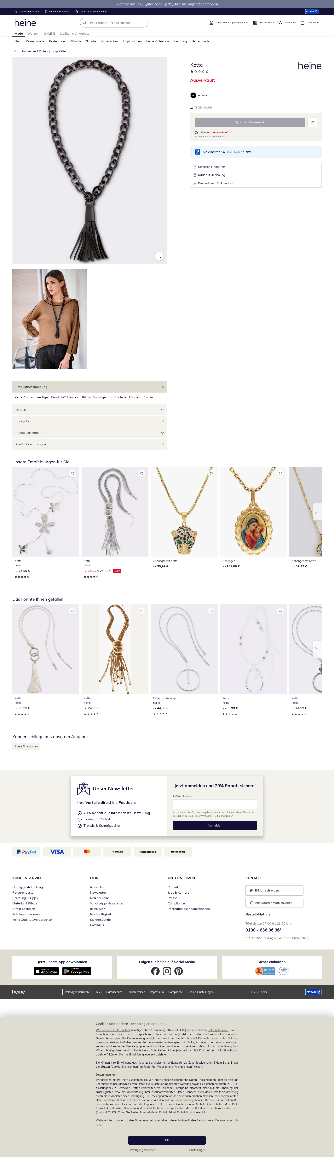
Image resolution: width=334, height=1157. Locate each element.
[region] (167, 1087)
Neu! (18, 41)
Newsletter (98, 892)
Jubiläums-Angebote (74, 33)
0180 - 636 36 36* (263, 930)
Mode (19, 33)
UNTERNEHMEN (181, 878)
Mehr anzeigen (225, 815)
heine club (97, 887)
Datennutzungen (218, 1030)
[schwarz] (193, 95)
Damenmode (35, 41)
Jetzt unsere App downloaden (62, 962)
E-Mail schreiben (264, 891)
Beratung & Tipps (25, 898)
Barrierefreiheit (136, 992)
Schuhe (91, 41)
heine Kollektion (157, 41)
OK (167, 1140)
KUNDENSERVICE (27, 878)
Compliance (176, 903)
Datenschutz (114, 992)
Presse (172, 898)
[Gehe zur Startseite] (25, 22)
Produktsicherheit (28, 433)
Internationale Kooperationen (189, 909)
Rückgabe (22, 421)
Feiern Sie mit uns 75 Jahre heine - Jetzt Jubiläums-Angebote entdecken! (167, 4)
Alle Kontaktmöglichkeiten (273, 903)
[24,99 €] (45, 512)
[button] (14, 51)
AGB (99, 992)
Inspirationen (132, 41)
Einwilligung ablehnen (142, 1150)
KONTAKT (253, 878)
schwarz (203, 95)
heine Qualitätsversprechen (32, 919)
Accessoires (109, 41)
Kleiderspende (100, 919)
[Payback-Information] (313, 992)
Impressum (157, 992)
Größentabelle (203, 107)
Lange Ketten (58, 51)
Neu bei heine (100, 898)
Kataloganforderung (27, 914)
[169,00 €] (253, 512)
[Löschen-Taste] (144, 22)
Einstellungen (197, 1150)
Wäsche (75, 41)
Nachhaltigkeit (100, 914)
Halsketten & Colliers (35, 51)
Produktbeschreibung (31, 387)
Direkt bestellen (23, 909)
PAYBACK (97, 925)
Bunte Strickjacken (26, 746)
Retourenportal (23, 892)
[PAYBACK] (312, 11)
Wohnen (33, 33)
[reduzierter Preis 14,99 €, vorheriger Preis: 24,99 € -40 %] (115, 512)
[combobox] (122, 22)
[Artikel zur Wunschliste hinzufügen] (312, 122)
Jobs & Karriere (178, 892)
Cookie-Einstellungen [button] (200, 992)
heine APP (97, 909)
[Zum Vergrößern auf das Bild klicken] (159, 256)
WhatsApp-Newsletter (107, 903)
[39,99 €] (184, 512)
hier (190, 1050)
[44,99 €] (184, 649)
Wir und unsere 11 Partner (113, 1030)
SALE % (49, 33)
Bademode (57, 41)
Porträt (173, 887)
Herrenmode (201, 41)
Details (20, 410)
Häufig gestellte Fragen (29, 887)
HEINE (95, 878)
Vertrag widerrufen (77, 992)
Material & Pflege (24, 903)
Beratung (180, 41)
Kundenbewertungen (30, 444)
